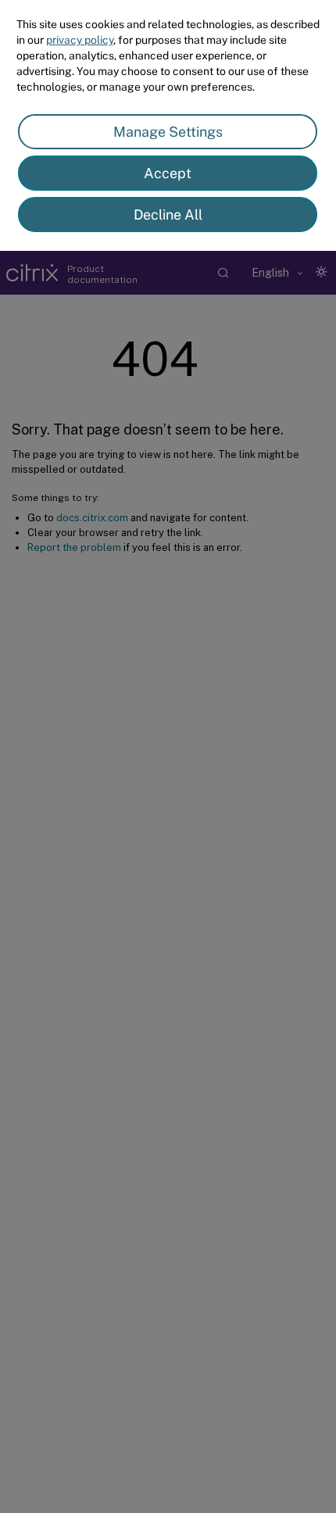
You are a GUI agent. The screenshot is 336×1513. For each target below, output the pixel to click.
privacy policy (79, 40)
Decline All (168, 214)
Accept (167, 173)
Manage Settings (168, 131)
